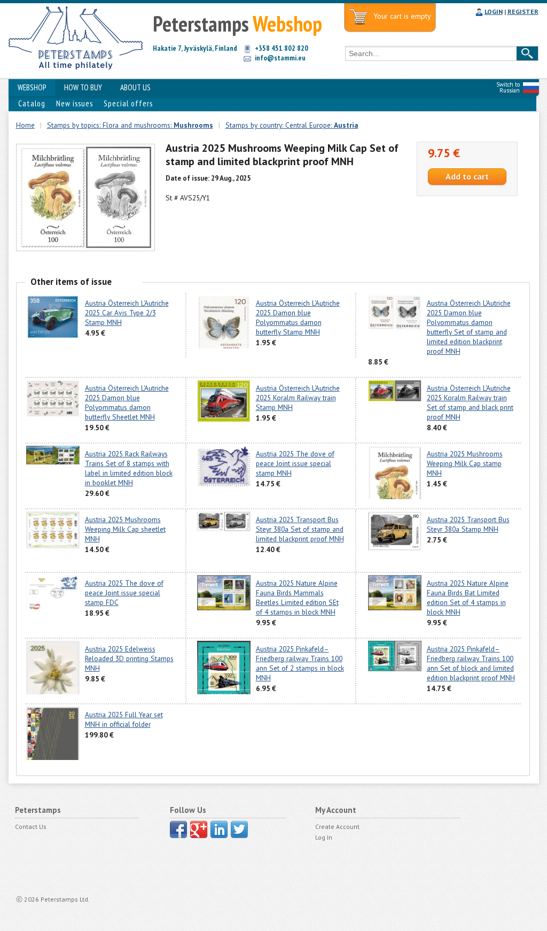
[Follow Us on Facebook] (178, 829)
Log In (323, 837)
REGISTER (522, 11)
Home (25, 125)
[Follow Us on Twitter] (239, 829)
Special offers (128, 103)
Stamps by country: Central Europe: (291, 125)
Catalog (31, 103)
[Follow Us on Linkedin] (219, 829)
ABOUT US (135, 87)
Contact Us (30, 827)
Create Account (337, 827)
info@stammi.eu (280, 58)
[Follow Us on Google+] (198, 829)
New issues (74, 103)
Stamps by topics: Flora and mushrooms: (130, 125)
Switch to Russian (508, 87)
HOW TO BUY (83, 87)
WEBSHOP (32, 87)
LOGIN (494, 11)
